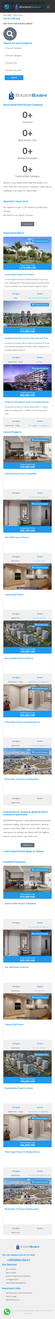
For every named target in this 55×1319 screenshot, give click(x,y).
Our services (11, 1269)
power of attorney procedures (18, 1276)
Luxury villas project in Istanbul (19, 274)
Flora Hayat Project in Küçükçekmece (22, 722)
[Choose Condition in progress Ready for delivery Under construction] (27, 48)
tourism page (11, 1296)
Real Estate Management (16, 1283)
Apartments (12, 361)
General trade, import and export (19, 1293)
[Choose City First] (27, 70)
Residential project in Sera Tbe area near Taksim (27, 338)
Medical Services (12, 1299)
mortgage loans (12, 1279)
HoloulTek (27, 1313)
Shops (20, 361)
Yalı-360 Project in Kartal (16, 537)
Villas (15, 297)
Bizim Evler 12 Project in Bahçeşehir (22, 779)
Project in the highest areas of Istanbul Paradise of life (27, 402)
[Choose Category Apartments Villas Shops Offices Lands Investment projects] (27, 55)
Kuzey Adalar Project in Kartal (19, 658)
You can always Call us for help (18, 1258)
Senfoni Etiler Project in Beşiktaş (20, 474)
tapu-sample (11, 1272)
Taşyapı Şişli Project (14, 594)
